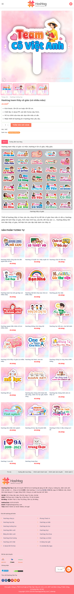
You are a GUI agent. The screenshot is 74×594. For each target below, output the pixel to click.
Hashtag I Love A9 (7, 461)
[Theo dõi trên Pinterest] (12, 580)
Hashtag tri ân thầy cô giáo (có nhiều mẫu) (12, 360)
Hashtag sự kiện (45, 522)
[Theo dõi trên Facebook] (3, 580)
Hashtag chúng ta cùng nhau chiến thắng (61, 360)
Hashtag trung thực (31, 461)
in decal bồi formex (9, 546)
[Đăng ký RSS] (15, 580)
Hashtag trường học (16, 97)
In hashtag (40, 490)
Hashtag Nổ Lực (6, 393)
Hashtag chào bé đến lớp (58, 259)
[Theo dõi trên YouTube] (18, 580)
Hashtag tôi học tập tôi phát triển (35, 428)
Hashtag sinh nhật (9, 542)
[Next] (68, 46)
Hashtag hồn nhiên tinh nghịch (10, 428)
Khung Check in (45, 518)
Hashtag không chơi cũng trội (34, 326)
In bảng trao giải (45, 542)
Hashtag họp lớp (8, 522)
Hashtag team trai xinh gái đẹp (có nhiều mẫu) (12, 293)
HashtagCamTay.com (42, 591)
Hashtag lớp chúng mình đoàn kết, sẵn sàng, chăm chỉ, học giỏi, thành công (36, 394)
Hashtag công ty (8, 518)
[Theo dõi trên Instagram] (6, 580)
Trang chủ (4, 97)
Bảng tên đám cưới (9, 534)
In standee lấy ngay (46, 546)
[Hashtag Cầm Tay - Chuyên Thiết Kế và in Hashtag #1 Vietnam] (37, 4)
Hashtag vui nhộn (45, 538)
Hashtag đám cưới (9, 530)
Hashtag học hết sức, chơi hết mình (61, 326)
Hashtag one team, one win (34, 359)
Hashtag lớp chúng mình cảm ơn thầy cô (60, 393)
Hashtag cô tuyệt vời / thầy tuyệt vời (37, 259)
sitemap (52, 591)
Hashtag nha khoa (46, 534)
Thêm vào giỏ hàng (21, 125)
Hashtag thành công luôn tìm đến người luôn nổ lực (11, 260)
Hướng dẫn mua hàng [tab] (15, 142)
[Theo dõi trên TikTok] (9, 580)
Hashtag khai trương (10, 538)
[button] (2, 3)
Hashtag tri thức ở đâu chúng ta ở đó (60, 428)
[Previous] (5, 46)
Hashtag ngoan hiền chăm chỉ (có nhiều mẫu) (11, 327)
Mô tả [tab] (4, 142)
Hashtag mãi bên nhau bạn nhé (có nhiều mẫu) (36, 293)
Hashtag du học (45, 526)
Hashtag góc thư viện (56, 293)
